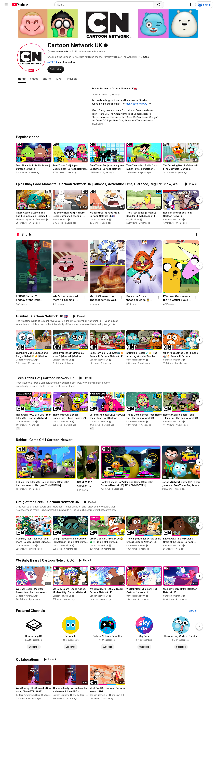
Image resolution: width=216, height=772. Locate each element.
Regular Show (132, 219)
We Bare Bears (60, 219)
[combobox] (105, 5)
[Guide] (6, 5)
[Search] (159, 4)
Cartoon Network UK (99, 219)
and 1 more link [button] (66, 62)
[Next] (199, 152)
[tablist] (108, 79)
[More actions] (196, 234)
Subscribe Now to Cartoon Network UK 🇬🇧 (114, 88)
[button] (31, 57)
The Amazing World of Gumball (30, 219)
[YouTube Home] (19, 4)
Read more (97, 124)
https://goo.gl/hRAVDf (136, 103)
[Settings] (190, 5)
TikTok (53, 62)
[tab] (22, 79)
